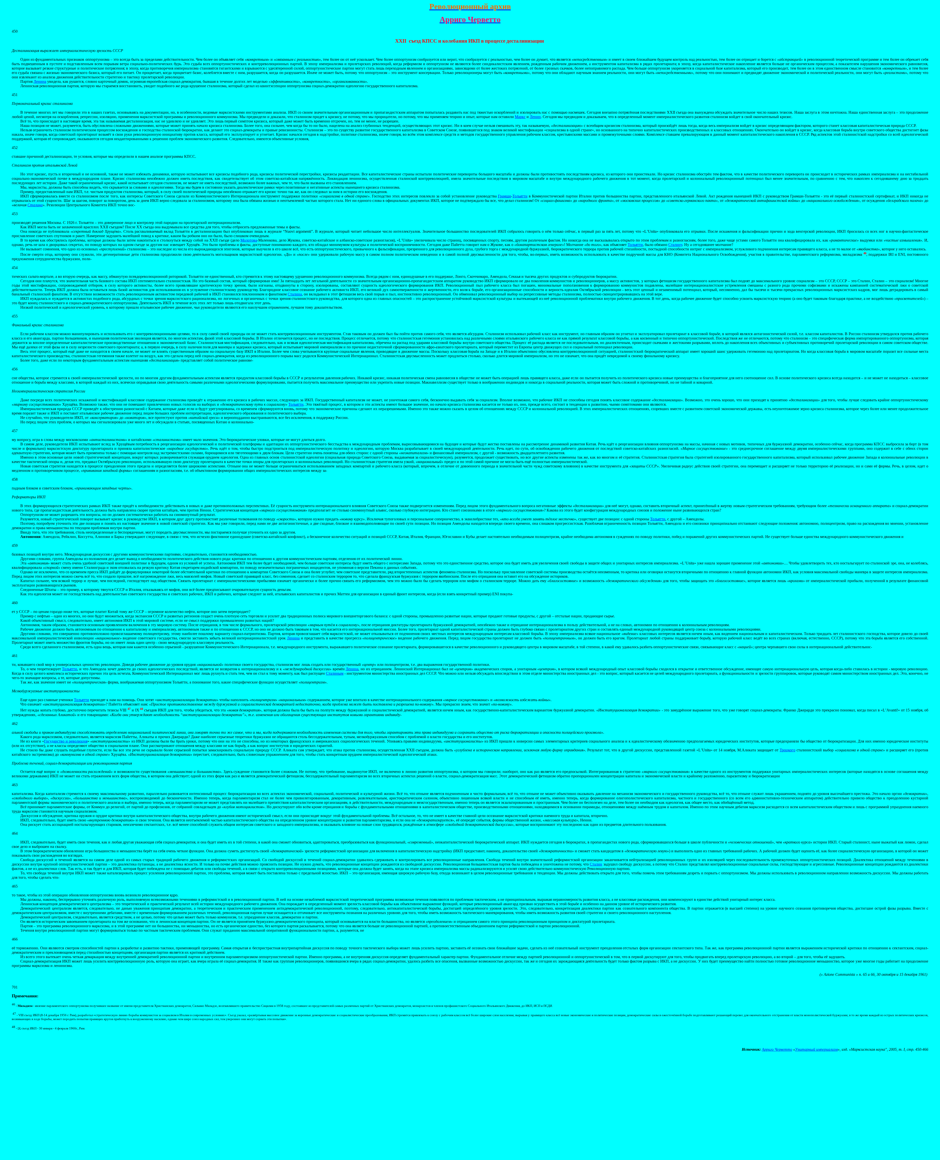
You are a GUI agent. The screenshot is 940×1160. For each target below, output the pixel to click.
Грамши (504, 196)
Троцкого (787, 750)
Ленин (535, 117)
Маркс (520, 117)
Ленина (40, 81)
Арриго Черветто (777, 1049)
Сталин (596, 864)
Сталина (35, 205)
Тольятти (520, 196)
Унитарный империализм (816, 1049)
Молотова (248, 240)
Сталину (675, 245)
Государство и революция (65, 741)
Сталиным (334, 673)
